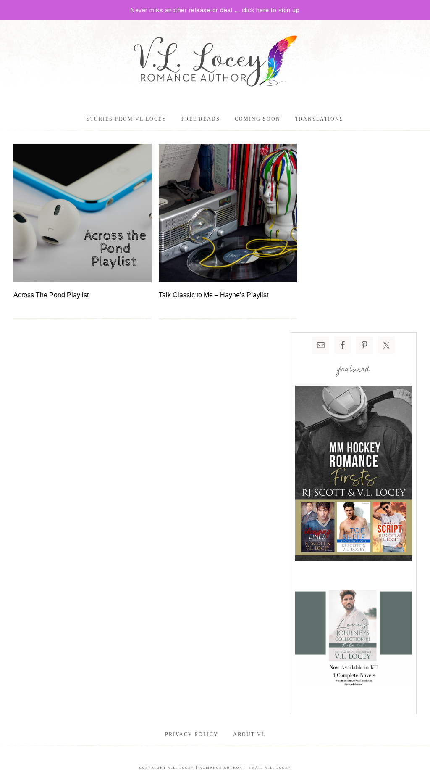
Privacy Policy (191, 735)
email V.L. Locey (269, 767)
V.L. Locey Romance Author (215, 62)
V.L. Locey (181, 767)
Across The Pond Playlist (51, 295)
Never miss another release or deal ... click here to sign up (215, 10)
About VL (249, 735)
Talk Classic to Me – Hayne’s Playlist (213, 295)
